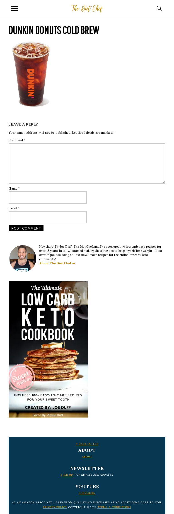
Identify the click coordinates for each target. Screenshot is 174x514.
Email (14, 208)
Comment (17, 140)
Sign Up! (67, 474)
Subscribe (87, 492)
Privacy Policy (55, 507)
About (87, 456)
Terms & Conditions (114, 507)
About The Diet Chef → (57, 263)
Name (14, 188)
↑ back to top (87, 443)
